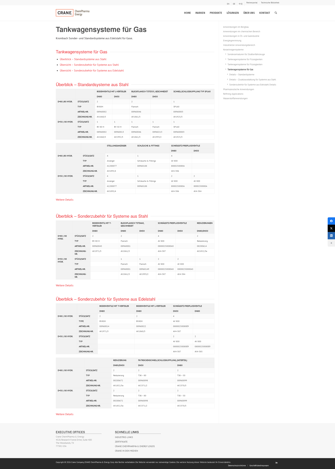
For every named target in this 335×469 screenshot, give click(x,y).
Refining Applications (233, 93)
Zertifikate (121, 441)
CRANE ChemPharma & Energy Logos (135, 446)
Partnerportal (251, 2)
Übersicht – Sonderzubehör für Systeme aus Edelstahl (92, 70)
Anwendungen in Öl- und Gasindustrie (241, 36)
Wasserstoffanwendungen (235, 98)
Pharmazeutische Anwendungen (238, 89)
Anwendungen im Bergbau (236, 26)
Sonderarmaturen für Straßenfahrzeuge (246, 54)
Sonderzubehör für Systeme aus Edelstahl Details (252, 84)
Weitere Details (64, 199)
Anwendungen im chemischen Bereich (241, 31)
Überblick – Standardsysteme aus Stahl (83, 59)
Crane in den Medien (126, 450)
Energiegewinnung (232, 40)
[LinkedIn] (331, 235)
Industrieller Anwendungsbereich (239, 45)
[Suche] (275, 13)
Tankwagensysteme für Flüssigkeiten (245, 59)
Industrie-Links (124, 437)
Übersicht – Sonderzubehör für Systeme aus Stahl (89, 64)
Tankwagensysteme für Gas (240, 69)
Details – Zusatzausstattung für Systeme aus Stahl (252, 79)
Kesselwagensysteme (233, 49)
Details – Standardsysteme (241, 74)
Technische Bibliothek (270, 2)
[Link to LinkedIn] (276, 462)
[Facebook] (331, 221)
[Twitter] (331, 228)
